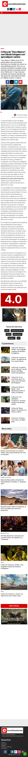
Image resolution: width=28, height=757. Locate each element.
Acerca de (3, 742)
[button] (3, 315)
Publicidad (3, 745)
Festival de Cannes (17, 330)
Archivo (5, 748)
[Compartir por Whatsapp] (25, 754)
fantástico (11, 338)
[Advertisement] (14, 31)
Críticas (4, 112)
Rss (2, 748)
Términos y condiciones (6, 746)
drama (8, 334)
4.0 (18, 338)
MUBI (6, 330)
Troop (19, 754)
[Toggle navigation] (1, 13)
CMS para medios (12, 754)
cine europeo (17, 334)
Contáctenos (4, 744)
